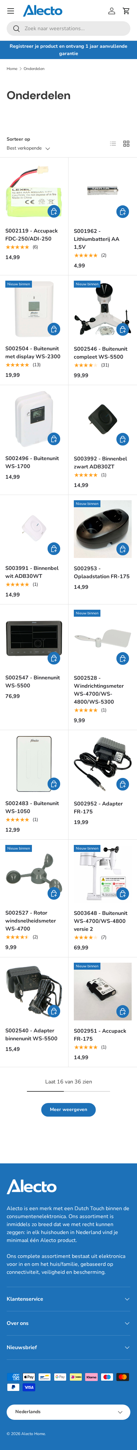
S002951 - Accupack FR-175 (100, 1035)
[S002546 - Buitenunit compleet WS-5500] (103, 309)
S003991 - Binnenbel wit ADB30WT (32, 572)
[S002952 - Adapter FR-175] (103, 764)
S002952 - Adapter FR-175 (98, 807)
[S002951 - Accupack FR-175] (103, 991)
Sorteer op (18, 139)
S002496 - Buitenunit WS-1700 (32, 462)
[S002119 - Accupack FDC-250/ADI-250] (34, 191)
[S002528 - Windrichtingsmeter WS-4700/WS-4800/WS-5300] (103, 638)
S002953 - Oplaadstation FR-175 (102, 572)
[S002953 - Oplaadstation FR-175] (103, 529)
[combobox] (68, 28)
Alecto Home (33, 1433)
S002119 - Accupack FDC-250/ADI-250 (31, 234)
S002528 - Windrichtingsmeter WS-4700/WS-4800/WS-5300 (99, 690)
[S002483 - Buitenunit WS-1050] (34, 764)
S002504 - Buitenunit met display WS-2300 (33, 352)
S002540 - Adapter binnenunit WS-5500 (31, 1034)
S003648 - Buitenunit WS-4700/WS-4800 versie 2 (100, 921)
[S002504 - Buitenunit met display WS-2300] (34, 309)
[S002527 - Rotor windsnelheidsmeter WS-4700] (34, 873)
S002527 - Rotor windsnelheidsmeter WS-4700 (30, 920)
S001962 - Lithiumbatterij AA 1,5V (96, 239)
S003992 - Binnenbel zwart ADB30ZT (100, 462)
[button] (126, 11)
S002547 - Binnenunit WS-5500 (32, 681)
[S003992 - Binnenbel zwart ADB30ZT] (103, 419)
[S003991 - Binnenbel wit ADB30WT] (34, 529)
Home (12, 68)
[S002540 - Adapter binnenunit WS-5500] (34, 991)
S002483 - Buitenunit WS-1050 (32, 807)
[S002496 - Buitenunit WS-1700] (34, 419)
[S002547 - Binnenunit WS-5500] (34, 638)
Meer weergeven (68, 1109)
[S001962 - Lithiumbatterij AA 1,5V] (103, 192)
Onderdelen (34, 68)
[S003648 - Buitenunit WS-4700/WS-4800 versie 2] (103, 874)
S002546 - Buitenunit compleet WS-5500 (100, 353)
